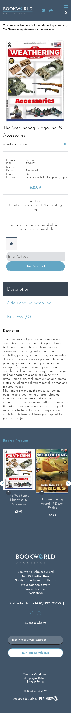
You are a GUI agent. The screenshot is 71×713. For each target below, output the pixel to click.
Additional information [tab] (29, 303)
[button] (68, 483)
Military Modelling (42, 25)
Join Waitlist (35, 266)
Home (24, 25)
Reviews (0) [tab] (19, 317)
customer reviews (15, 144)
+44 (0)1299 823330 (47, 603)
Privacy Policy (35, 681)
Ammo (61, 25)
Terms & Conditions (35, 674)
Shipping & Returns (35, 678)
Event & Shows (35, 622)
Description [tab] (18, 289)
